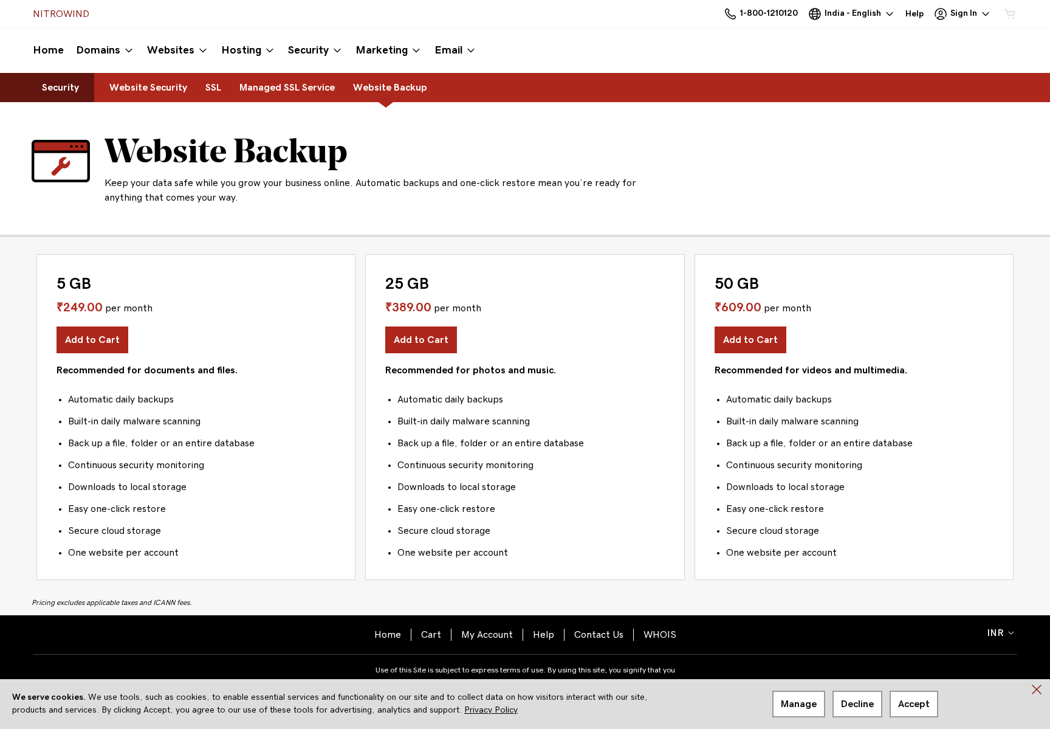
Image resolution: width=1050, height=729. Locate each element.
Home (387, 635)
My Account (487, 635)
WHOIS (659, 635)
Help (543, 635)
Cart (431, 635)
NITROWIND (61, 14)
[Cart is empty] (1010, 14)
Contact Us (598, 635)
